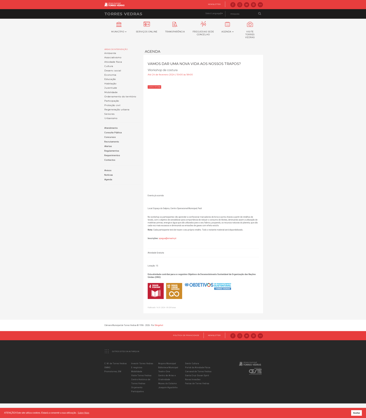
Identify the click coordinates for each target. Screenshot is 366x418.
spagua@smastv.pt (167, 238)
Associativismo (113, 57)
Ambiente (110, 53)
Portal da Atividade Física (197, 367)
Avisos (108, 170)
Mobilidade (111, 92)
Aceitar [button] (356, 413)
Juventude (110, 87)
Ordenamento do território (120, 96)
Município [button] (118, 31)
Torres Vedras (123, 13)
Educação (110, 79)
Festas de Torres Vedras (197, 383)
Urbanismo (111, 118)
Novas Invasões (193, 379)
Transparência (175, 31)
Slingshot (159, 325)
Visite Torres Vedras (141, 375)
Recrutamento (111, 141)
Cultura (108, 66)
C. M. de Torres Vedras (115, 363)
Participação (111, 100)
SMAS (107, 367)
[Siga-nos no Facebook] (232, 5)
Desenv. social (112, 70)
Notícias (108, 175)
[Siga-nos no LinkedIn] (253, 5)
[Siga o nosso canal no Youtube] (246, 5)
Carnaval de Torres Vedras (198, 371)
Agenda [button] (226, 31)
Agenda (108, 179)
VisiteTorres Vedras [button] (250, 34)
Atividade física (113, 62)
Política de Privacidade (186, 335)
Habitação (110, 83)
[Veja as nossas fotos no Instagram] (239, 5)
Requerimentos (112, 155)
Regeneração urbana (116, 109)
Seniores (109, 114)
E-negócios (136, 367)
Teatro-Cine (164, 371)
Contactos (109, 160)
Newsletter (214, 4)
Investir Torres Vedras (142, 363)
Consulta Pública (113, 132)
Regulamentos (111, 151)
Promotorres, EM (112, 371)
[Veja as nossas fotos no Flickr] (260, 5)
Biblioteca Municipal (168, 367)
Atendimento (111, 128)
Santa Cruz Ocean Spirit (197, 375)
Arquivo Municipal (167, 363)
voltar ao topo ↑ (353, 409)
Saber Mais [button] (83, 413)
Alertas (108, 146)
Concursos (110, 137)
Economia (110, 74)
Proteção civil (112, 105)
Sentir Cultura (192, 363)
